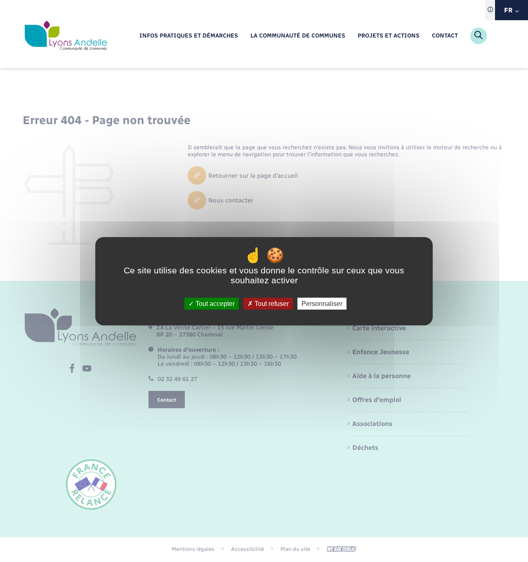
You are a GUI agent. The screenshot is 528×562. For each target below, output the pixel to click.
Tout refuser (271, 303)
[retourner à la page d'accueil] (66, 36)
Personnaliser (322, 303)
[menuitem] (188, 36)
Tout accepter (214, 303)
